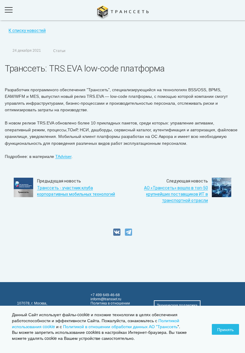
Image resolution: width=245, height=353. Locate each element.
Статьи (59, 51)
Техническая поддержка (177, 305)
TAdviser (63, 156)
